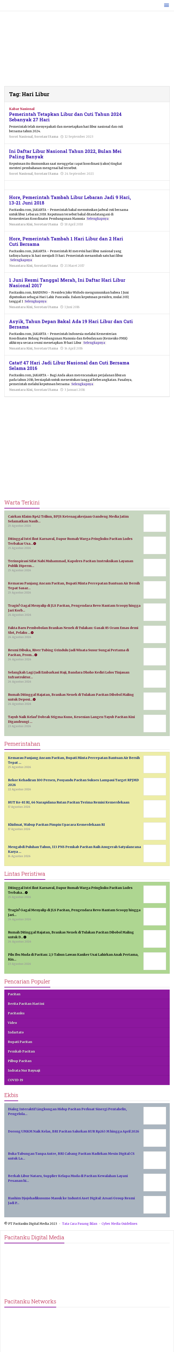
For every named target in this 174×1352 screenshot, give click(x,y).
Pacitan (14, 994)
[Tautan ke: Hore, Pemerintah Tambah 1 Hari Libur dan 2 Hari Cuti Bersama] (151, 246)
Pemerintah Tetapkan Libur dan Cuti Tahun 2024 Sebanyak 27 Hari (65, 116)
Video (12, 1023)
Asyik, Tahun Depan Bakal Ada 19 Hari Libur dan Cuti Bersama (71, 324)
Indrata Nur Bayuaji (24, 1070)
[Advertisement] (87, 50)
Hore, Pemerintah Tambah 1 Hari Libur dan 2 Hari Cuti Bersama (66, 241)
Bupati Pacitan (20, 1042)
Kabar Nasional (21, 109)
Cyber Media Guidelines (119, 1224)
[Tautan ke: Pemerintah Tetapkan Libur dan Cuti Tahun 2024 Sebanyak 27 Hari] (151, 117)
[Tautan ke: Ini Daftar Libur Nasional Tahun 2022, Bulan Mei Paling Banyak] (151, 158)
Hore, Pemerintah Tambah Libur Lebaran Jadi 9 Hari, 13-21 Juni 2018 (70, 200)
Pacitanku (16, 1013)
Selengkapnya (98, 219)
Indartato (16, 1032)
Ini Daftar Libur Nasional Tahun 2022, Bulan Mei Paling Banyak (65, 154)
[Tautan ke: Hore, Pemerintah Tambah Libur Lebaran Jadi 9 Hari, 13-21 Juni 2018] (151, 204)
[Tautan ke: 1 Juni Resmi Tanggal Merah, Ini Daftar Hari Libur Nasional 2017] (151, 287)
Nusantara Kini (20, 224)
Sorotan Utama (46, 137)
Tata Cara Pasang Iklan (79, 1224)
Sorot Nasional (21, 137)
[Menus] (166, 5)
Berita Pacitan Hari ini (26, 1004)
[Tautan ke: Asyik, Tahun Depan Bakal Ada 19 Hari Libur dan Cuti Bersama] (151, 329)
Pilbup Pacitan (19, 1061)
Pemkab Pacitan (21, 1051)
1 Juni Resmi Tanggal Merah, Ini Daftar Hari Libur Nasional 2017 (67, 282)
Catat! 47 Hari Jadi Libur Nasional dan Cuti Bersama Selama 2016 (69, 365)
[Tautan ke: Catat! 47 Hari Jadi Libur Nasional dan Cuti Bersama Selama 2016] (151, 370)
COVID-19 (15, 1080)
